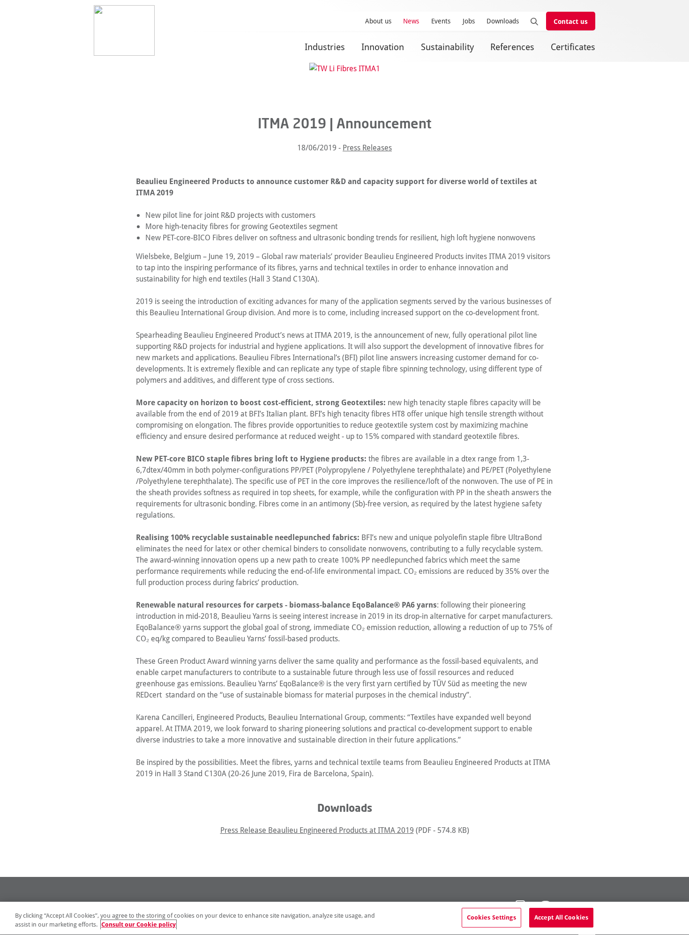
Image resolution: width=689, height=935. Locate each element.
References (512, 46)
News (411, 20)
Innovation (382, 46)
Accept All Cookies (561, 917)
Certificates (573, 46)
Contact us (571, 21)
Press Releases (367, 147)
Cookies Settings (491, 917)
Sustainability (447, 46)
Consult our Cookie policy (138, 924)
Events (440, 20)
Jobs (469, 20)
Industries (325, 46)
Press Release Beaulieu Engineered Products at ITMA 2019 (317, 830)
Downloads (503, 20)
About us (378, 20)
